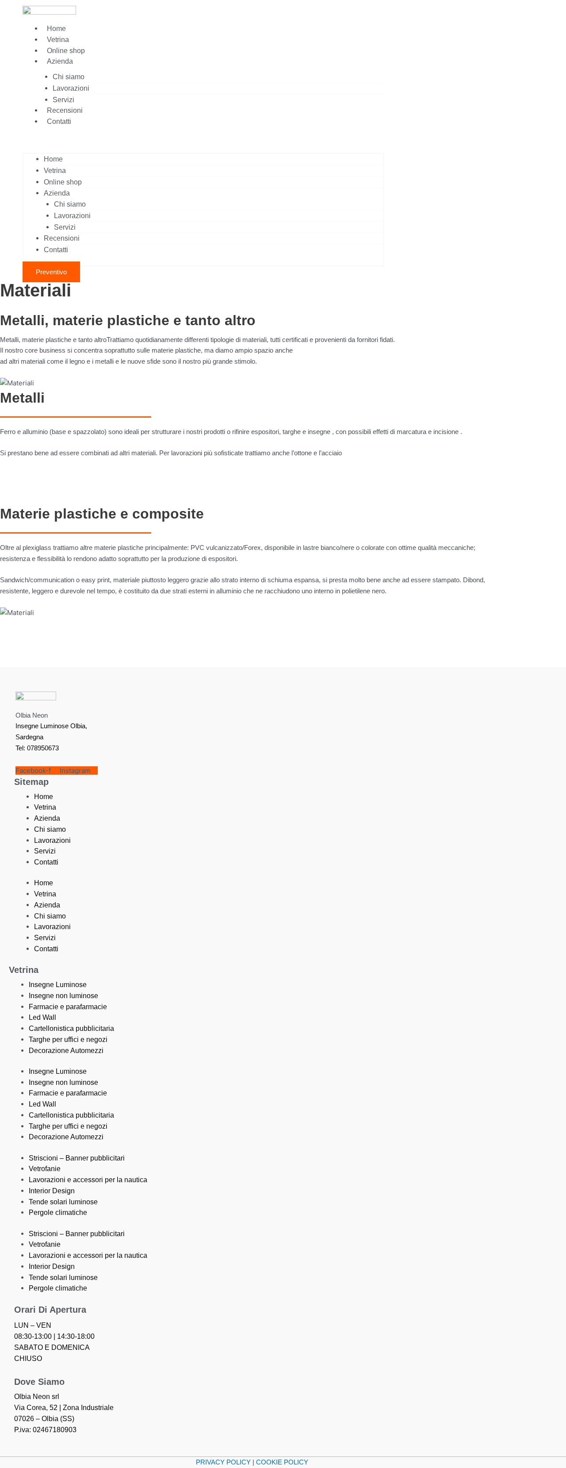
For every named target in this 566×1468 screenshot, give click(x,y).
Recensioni (65, 110)
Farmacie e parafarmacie (68, 1007)
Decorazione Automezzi (66, 1050)
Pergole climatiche (58, 1212)
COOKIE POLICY (282, 1462)
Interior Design (52, 1191)
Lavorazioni (71, 88)
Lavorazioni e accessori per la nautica (88, 1180)
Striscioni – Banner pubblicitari (77, 1158)
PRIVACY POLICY (223, 1462)
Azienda (60, 61)
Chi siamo (68, 77)
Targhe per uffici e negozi (68, 1039)
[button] (203, 142)
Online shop (66, 50)
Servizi (63, 100)
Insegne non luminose (63, 995)
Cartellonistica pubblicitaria (71, 1028)
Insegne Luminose (58, 984)
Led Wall (42, 1017)
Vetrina (58, 39)
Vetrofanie (45, 1168)
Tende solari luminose (63, 1202)
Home (56, 28)
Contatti (59, 121)
